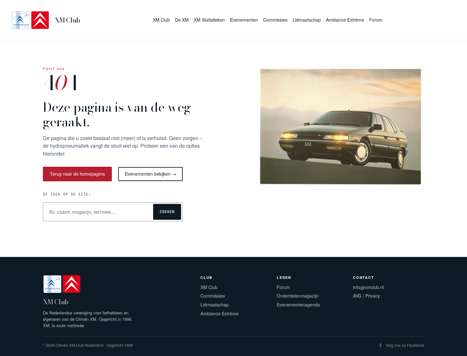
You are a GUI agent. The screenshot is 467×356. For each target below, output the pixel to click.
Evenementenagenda (298, 304)
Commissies (212, 295)
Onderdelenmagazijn (298, 295)
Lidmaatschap (214, 304)
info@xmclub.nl (368, 287)
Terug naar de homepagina (77, 174)
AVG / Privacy (366, 295)
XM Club (67, 20)
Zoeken (167, 211)
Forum (283, 287)
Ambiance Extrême (219, 313)
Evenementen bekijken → (150, 174)
